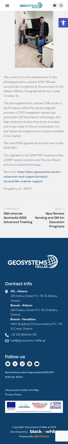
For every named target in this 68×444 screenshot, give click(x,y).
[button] (63, 22)
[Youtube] (37, 364)
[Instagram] (61, 5)
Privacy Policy (13, 394)
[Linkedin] (29, 364)
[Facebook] (54, 5)
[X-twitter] (15, 364)
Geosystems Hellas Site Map (22, 390)
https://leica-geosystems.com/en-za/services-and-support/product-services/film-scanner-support (32, 176)
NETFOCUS (41, 436)
